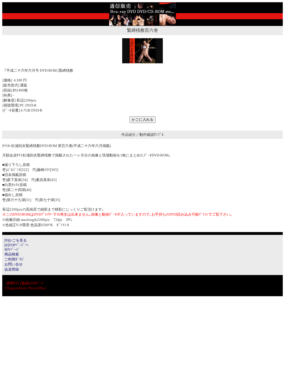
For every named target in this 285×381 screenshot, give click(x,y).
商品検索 (11, 254)
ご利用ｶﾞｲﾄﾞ (14, 259)
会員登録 (11, 269)
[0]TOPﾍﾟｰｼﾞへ (16, 245)
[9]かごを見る (15, 240)
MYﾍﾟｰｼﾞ (12, 249)
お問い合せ (13, 264)
